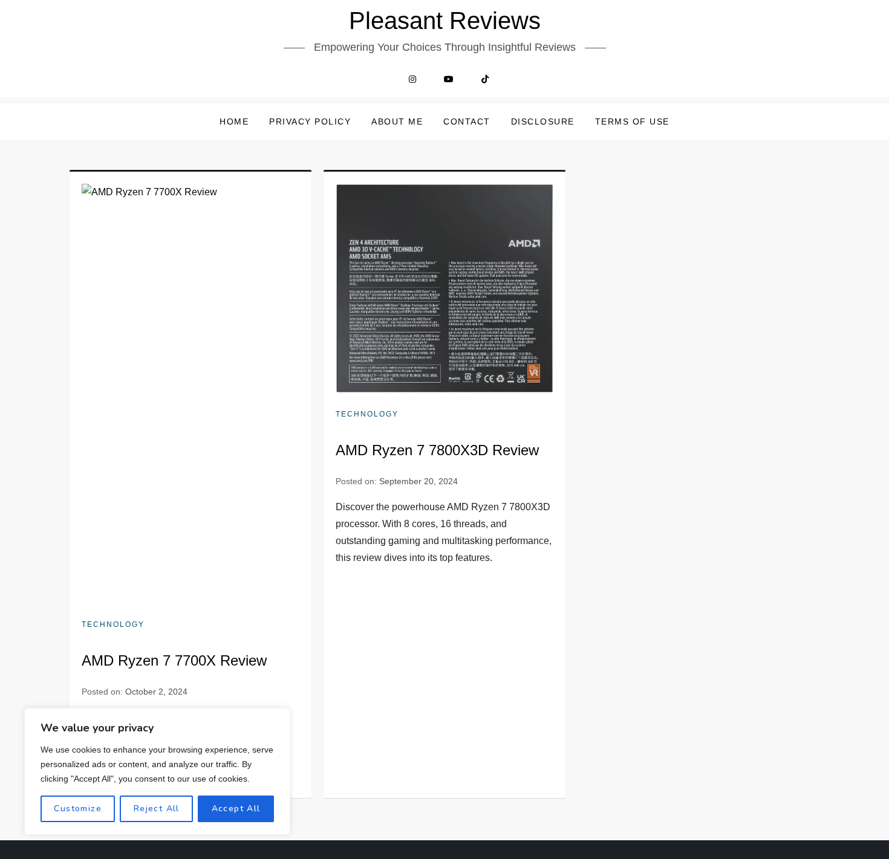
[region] (157, 771)
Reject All (157, 808)
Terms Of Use (632, 121)
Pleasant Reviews (445, 20)
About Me (397, 121)
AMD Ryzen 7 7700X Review (174, 660)
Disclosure (543, 121)
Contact (466, 121)
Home (234, 121)
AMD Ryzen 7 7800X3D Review (437, 450)
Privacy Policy (310, 121)
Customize (78, 808)
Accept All (236, 808)
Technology (113, 624)
